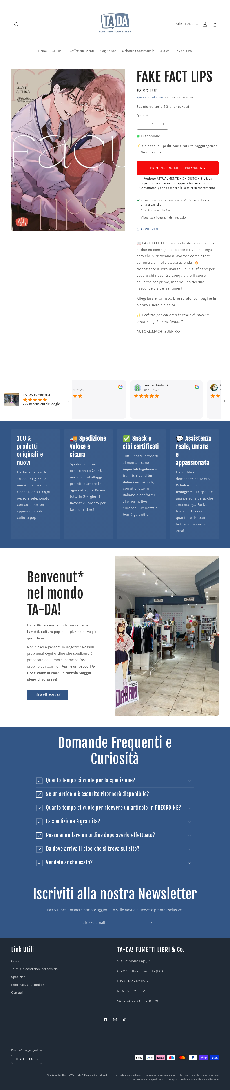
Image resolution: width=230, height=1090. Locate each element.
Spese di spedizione (150, 97)
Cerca (15, 961)
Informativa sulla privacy (161, 1075)
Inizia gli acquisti (47, 694)
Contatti (17, 993)
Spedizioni (19, 977)
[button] (16, 24)
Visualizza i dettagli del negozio (163, 217)
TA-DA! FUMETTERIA (70, 1075)
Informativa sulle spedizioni (146, 1079)
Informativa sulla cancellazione (200, 1079)
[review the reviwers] (99, 388)
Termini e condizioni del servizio (34, 969)
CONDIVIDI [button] (149, 229)
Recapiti (172, 1079)
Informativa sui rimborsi (28, 985)
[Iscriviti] (150, 923)
